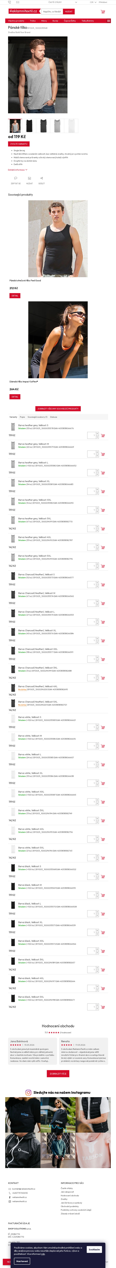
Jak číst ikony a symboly (71, 1203)
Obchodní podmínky (70, 1206)
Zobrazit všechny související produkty (58, 408)
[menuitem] (16, 21)
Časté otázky (55, 2)
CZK (92, 2)
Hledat (68, 11)
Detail (15, 295)
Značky (64, 1199)
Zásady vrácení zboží (70, 1213)
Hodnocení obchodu (58, 1026)
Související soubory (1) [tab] (37, 417)
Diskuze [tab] (53, 417)
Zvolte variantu (18, 144)
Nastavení (22, 1261)
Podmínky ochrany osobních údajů (76, 1210)
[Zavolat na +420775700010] (12, 2)
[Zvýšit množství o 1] (97, 433)
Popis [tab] (22, 417)
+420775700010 (20, 1193)
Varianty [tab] (13, 417)
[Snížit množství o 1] (97, 437)
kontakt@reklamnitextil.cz (23, 1189)
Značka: (19, 32)
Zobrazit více (58, 1073)
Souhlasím (94, 1249)
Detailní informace (16, 170)
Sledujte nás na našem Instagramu (61, 1092)
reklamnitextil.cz (19, 1197)
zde (43, 1253)
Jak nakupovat (67, 1192)
